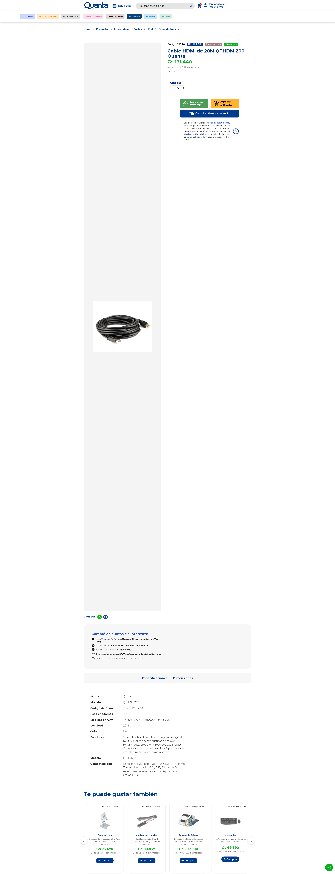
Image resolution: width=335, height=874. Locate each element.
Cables (138, 29)
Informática (121, 29)
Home (87, 29)
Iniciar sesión (217, 4)
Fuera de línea (167, 29)
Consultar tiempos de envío (212, 113)
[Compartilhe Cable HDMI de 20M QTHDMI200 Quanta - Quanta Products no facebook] (105, 617)
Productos (102, 29)
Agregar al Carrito (226, 103)
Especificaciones (154, 678)
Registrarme (216, 6)
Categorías (124, 6)
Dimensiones (183, 678)
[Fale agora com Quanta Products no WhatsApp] (329, 867)
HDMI (150, 29)
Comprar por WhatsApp (196, 103)
